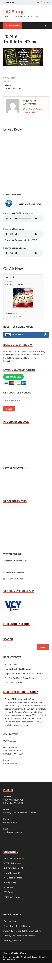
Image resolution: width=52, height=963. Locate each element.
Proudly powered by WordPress (16, 957)
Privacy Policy (9, 882)
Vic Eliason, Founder (12, 877)
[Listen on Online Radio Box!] (45, 335)
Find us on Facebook (16, 623)
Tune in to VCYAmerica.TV (15, 560)
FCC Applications (11, 897)
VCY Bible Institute (12, 863)
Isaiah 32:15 (9, 361)
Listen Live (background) (30, 203)
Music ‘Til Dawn (11, 873)
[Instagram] (47, 2)
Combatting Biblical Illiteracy (18, 669)
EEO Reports (9, 892)
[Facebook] (41, 2)
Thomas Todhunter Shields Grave (20, 699)
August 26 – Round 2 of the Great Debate (24, 673)
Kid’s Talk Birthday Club (14, 868)
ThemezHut (10, 959)
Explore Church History (22, 691)
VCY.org (14, 11)
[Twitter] (44, 2)
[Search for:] (26, 647)
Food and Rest (11, 664)
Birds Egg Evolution (14, 682)
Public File (8, 887)
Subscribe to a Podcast (13, 858)
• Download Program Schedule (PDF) (20, 240)
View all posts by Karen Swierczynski (33, 110)
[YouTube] (37, 2)
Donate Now (13, 376)
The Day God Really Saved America (21, 678)
